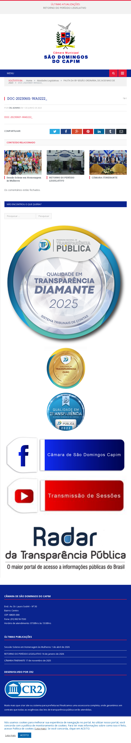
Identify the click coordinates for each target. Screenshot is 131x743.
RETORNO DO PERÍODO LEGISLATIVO (64, 7)
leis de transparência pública (59, 709)
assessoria (84, 705)
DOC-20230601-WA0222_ (18, 117)
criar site (25, 705)
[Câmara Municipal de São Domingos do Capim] (66, 42)
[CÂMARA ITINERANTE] (108, 162)
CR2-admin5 (14, 107)
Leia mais (40, 728)
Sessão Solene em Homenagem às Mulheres (27, 646)
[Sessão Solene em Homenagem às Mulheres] (23, 162)
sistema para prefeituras (46, 705)
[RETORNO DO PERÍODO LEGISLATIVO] (65, 162)
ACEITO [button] (24, 735)
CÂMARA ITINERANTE (105, 177)
